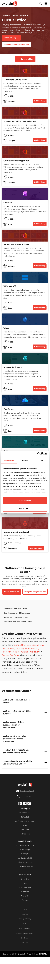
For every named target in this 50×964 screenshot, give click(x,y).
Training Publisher (29, 652)
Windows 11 (9, 286)
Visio (6, 328)
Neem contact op (11, 592)
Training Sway (22, 648)
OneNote (8, 202)
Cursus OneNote (22, 645)
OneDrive (8, 409)
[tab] (14, 608)
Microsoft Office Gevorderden (19, 121)
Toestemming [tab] (8, 460)
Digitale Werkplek (19, 15)
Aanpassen (23, 508)
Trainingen (6, 15)
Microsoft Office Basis (15, 80)
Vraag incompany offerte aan (16, 44)
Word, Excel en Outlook (16, 244)
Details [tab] (25, 460)
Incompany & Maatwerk (16, 532)
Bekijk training (39, 101)
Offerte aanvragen (36, 548)
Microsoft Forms (12, 367)
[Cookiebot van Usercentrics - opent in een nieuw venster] (37, 453)
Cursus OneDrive (11, 655)
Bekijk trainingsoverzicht (35, 592)
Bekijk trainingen (11, 38)
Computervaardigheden (16, 160)
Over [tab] (41, 460)
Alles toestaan (25, 500)
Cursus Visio (38, 645)
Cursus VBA (8, 648)
